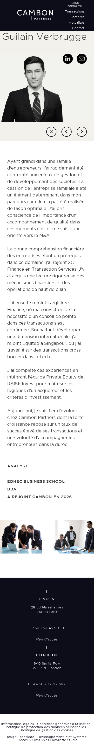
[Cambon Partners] (35, 14)
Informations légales (17, 723)
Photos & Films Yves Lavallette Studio (46, 740)
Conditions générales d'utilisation (63, 723)
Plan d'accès (46, 639)
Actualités (76, 22)
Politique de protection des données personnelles (46, 727)
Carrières (77, 17)
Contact (78, 28)
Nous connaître (74, 4)
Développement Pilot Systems (62, 736)
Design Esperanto (20, 736)
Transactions (74, 11)
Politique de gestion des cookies (47, 730)
